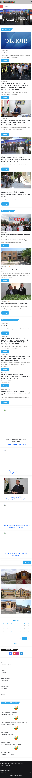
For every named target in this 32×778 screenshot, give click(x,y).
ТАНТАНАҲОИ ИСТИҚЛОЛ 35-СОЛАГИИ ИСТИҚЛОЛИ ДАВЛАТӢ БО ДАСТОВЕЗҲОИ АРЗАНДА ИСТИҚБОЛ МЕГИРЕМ (14, 341)
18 (7, 635)
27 (16, 638)
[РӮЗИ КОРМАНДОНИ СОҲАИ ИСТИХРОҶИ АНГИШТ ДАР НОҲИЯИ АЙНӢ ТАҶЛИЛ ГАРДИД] (16, 17)
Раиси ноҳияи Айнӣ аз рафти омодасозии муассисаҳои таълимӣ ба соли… (15, 194)
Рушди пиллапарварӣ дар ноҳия (14, 303)
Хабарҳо (9, 444)
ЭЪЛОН (4, 53)
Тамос (3, 694)
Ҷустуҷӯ (26, 562)
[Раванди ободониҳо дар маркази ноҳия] (16, 256)
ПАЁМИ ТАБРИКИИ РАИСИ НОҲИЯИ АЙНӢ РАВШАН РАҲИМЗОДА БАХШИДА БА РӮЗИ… (15, 123)
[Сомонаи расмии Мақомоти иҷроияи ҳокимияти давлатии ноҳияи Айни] (9, 2)
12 (11, 631)
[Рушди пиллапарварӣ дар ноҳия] (16, 291)
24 (3, 638)
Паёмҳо (15, 444)
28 (20, 638)
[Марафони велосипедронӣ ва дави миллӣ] (16, 222)
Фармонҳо (22, 444)
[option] (16, 17)
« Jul (15, 643)
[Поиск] (31, 2)
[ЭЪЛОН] (16, 40)
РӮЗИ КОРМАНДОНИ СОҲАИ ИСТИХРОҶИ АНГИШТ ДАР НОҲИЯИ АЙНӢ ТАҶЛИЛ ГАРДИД (15, 19)
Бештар (5, 60)
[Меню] (0, 2)
